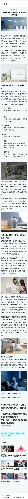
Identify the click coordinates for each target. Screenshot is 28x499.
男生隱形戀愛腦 (17, 481)
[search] (22, 4)
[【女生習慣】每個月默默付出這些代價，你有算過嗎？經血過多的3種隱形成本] (20, 448)
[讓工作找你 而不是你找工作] (7, 476)
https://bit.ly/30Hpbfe (13, 393)
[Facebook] (18, 4)
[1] (1, 405)
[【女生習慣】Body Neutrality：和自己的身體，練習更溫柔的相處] (7, 448)
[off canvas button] (25, 4)
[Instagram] (20, 4)
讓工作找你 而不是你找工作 (6, 481)
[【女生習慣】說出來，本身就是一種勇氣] (7, 463)
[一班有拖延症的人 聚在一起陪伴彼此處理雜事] (20, 463)
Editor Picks (14, 9)
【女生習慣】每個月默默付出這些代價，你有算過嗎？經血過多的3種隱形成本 (20, 455)
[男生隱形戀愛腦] (20, 476)
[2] (2, 420)
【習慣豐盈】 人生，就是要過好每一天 (12, 497)
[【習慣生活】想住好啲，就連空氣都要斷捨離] (14, 24)
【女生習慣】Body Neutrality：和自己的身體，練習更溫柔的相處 (7, 455)
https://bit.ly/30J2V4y (13, 397)
